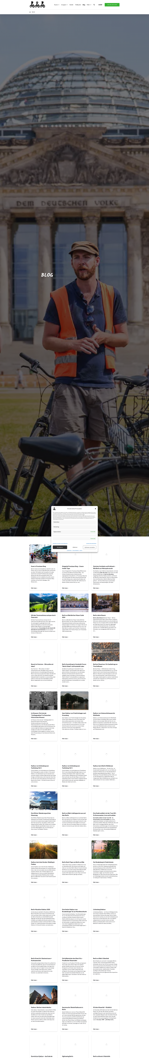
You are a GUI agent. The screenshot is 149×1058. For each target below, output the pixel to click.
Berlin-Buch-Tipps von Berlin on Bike (73, 862)
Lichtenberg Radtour (99, 909)
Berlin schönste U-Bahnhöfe (101, 1056)
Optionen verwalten (90, 547)
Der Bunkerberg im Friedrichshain (103, 862)
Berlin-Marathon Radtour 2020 (40, 909)
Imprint (81, 550)
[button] (95, 508)
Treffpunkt (78, 4)
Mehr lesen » (34, 588)
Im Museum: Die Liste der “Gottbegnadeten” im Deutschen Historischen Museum (41, 715)
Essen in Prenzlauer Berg (38, 566)
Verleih (71, 4)
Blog (84, 4)
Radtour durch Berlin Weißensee (103, 766)
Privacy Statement (75, 550)
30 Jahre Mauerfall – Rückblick (102, 1007)
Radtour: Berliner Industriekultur (41, 1007)
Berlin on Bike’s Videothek (101, 958)
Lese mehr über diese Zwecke (91, 543)
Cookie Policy (69, 550)
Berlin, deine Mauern (99, 615)
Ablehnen (75, 547)
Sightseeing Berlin (67, 1056)
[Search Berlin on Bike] (94, 5)
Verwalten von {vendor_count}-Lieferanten (60, 543)
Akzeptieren (60, 547)
